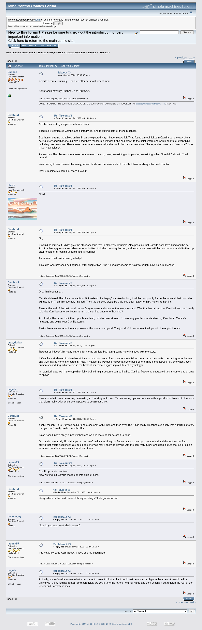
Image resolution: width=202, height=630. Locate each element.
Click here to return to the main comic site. (41, 41)
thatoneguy (14, 516)
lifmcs (11, 185)
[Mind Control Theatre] (9, 96)
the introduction (98, 32)
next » (191, 57)
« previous (181, 57)
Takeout (92, 52)
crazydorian (15, 342)
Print (189, 62)
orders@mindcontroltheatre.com (150, 104)
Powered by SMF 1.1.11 (81, 624)
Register (51, 46)
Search (32, 46)
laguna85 (13, 462)
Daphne (12, 72)
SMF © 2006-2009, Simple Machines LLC (113, 624)
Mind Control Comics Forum (21, 52)
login (38, 19)
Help (24, 46)
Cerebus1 (13, 115)
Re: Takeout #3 (63, 115)
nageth (12, 389)
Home (15, 46)
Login (42, 46)
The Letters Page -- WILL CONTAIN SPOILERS (61, 52)
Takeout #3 (104, 52)
